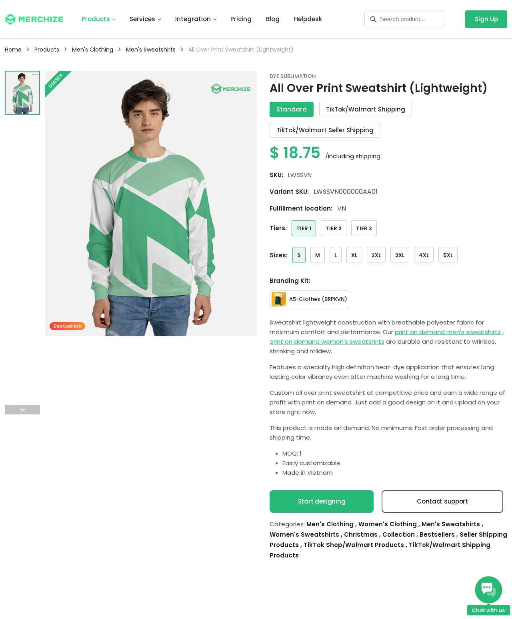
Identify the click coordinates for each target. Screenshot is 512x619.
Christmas (361, 534)
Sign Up (486, 19)
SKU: (276, 175)
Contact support (442, 501)
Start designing (322, 501)
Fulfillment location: (301, 208)
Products (96, 19)
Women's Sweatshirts (305, 534)
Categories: (287, 524)
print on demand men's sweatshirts (448, 332)
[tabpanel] (151, 242)
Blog (273, 19)
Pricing (241, 19)
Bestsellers (438, 534)
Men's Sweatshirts (452, 524)
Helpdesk (308, 19)
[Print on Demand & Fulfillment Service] (34, 18)
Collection (399, 534)
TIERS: (278, 228)
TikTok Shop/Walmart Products (355, 545)
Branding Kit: (290, 281)
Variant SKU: (289, 191)
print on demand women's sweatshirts (327, 341)
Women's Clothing (388, 524)
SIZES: (279, 255)
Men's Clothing (330, 524)
